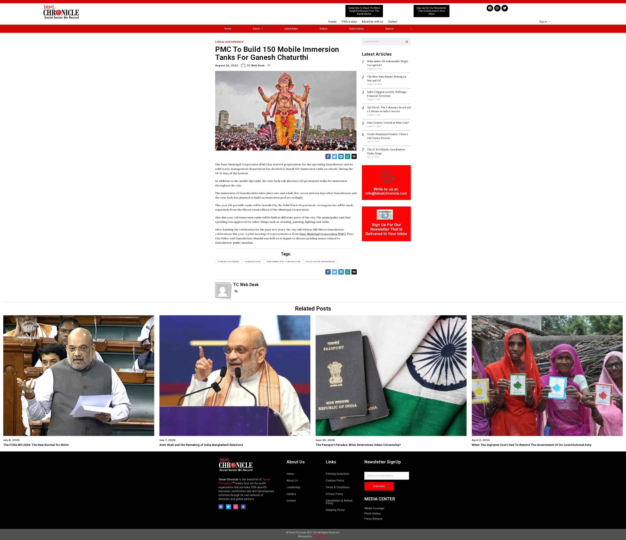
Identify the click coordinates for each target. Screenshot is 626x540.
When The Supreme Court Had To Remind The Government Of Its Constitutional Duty (531, 445)
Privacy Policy (334, 493)
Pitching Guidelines (337, 473)
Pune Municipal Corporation (283, 261)
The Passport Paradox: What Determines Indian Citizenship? (358, 445)
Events (332, 21)
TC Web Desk (256, 65)
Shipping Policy (335, 509)
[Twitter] (504, 8)
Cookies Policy (335, 480)
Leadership (293, 487)
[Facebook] (490, 8)
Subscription (356, 28)
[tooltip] (328, 156)
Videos (324, 28)
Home (227, 28)
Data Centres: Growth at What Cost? (388, 122)
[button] (411, 28)
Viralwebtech (320, 536)
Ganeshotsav (253, 261)
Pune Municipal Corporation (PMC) (322, 234)
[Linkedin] (243, 506)
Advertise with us (372, 21)
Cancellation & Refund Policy (339, 502)
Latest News (291, 28)
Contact (392, 21)
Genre (256, 28)
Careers (291, 493)
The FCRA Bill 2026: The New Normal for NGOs (36, 445)
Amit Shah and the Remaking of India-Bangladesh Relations (201, 445)
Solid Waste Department (320, 261)
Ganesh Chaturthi (228, 261)
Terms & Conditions (338, 487)
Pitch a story (349, 21)
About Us (292, 480)
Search (389, 28)
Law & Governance (229, 41)
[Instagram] (497, 8)
